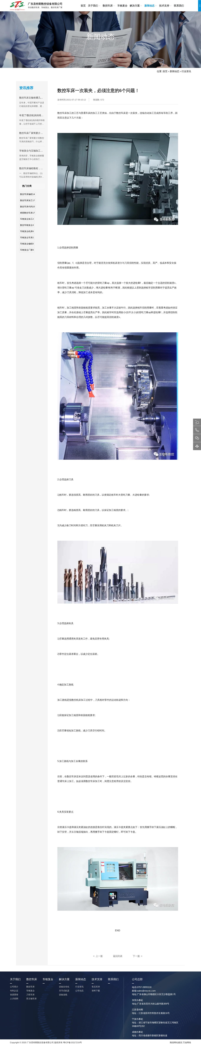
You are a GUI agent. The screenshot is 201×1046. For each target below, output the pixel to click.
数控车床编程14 (27, 194)
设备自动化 (64, 986)
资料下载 (96, 990)
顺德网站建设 (176, 1042)
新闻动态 (149, 5)
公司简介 (14, 986)
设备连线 (63, 994)
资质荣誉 (14, 994)
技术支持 (164, 5)
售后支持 (96, 986)
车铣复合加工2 (27, 219)
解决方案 (135, 5)
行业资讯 (186, 71)
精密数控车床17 (27, 213)
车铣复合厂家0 (27, 250)
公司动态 (79, 990)
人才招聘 (14, 998)
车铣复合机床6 (27, 231)
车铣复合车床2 (27, 237)
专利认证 (14, 990)
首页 (83, 5)
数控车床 (108, 5)
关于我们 (93, 5)
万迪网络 (187, 1042)
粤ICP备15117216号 (72, 1042)
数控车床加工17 (27, 200)
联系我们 (179, 5)
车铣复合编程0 (27, 244)
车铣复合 (122, 5)
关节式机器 (64, 990)
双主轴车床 (31, 998)
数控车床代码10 (27, 206)
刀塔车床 (30, 994)
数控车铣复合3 (27, 225)
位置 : (160, 71)
